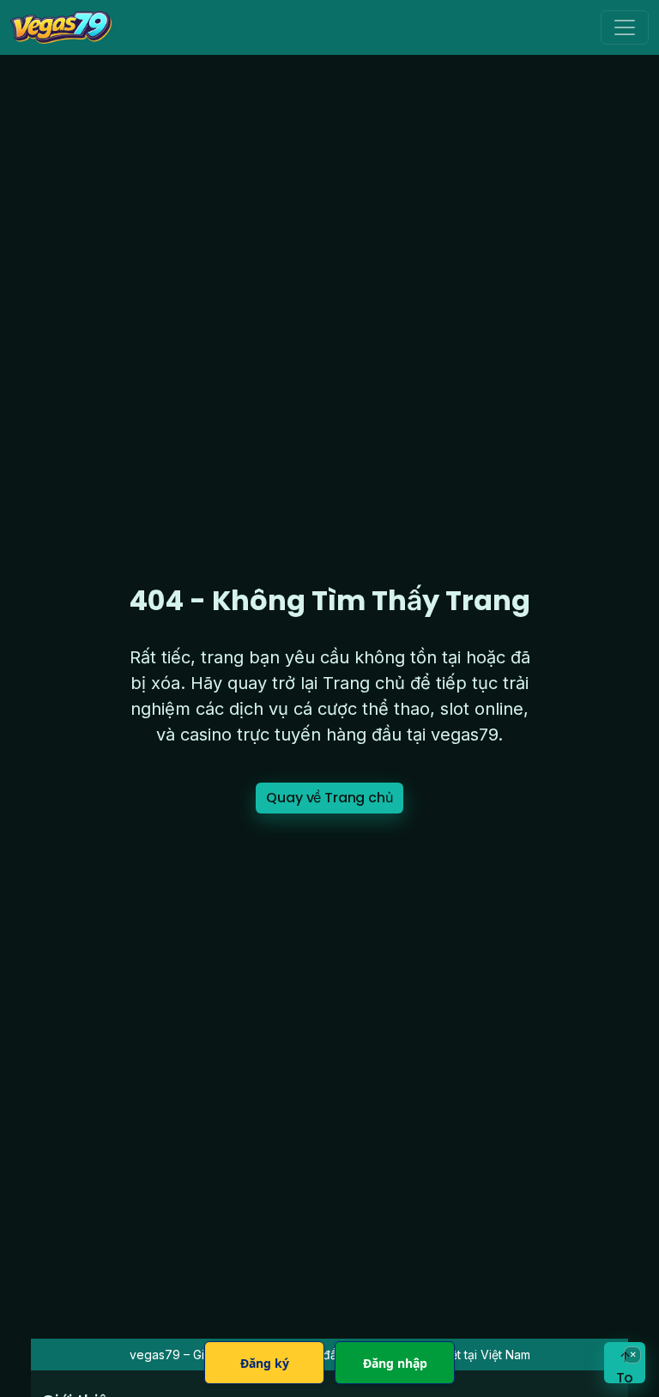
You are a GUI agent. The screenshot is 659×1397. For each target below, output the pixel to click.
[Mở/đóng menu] (625, 27)
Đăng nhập (395, 1363)
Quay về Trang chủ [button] (329, 797)
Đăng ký (264, 1363)
